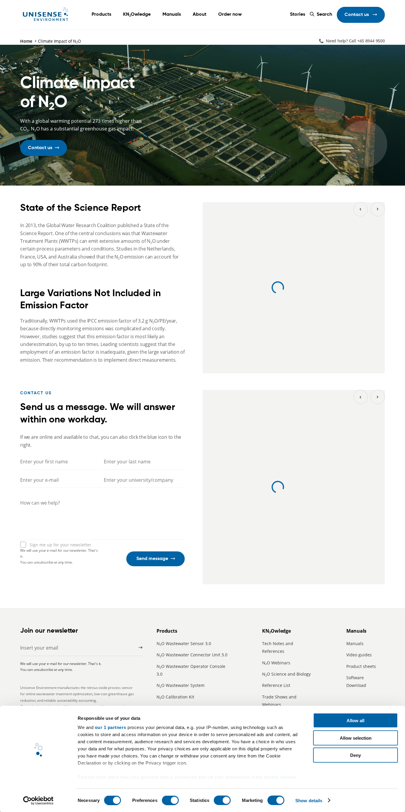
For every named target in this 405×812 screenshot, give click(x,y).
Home (26, 41)
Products (101, 14)
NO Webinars (276, 663)
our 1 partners (110, 727)
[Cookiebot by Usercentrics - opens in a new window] (38, 800)
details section (280, 777)
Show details (308, 800)
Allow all (355, 720)
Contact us (357, 14)
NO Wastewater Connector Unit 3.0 (192, 655)
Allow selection (355, 737)
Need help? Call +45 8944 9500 (355, 41)
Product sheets (361, 666)
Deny (355, 755)
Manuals (354, 643)
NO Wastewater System (181, 685)
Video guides (359, 655)
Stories (297, 14)
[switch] (170, 800)
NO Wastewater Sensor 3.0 (184, 643)
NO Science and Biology (286, 674)
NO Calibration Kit (175, 697)
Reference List (276, 685)
